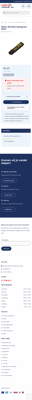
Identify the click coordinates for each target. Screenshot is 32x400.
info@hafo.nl (8, 209)
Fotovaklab (6, 327)
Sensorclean (6, 321)
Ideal (4, 333)
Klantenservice (7, 342)
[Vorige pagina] (2, 22)
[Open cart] (29, 6)
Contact (5, 360)
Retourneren (6, 348)
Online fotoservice (8, 330)
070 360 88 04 (8, 195)
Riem (6, 22)
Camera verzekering (8, 315)
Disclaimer (6, 372)
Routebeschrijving (9, 180)
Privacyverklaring (7, 375)
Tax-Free (5, 354)
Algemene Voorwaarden (9, 366)
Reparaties (6, 351)
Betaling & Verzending (9, 345)
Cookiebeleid (6, 369)
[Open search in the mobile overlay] (16, 12)
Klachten (5, 357)
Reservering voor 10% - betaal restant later (15, 107)
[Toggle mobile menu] (23, 6)
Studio (4, 318)
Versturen (6, 248)
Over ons (5, 363)
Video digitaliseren (8, 324)
